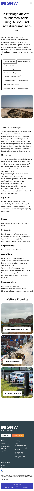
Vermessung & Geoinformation (19, 453)
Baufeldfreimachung (23, 61)
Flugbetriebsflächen (10, 65)
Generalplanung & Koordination (20, 457)
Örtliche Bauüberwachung (12, 76)
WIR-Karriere (5, 444)
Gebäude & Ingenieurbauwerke (20, 444)
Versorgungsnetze (9, 88)
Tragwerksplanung (9, 80)
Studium (3, 448)
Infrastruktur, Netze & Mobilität (21, 448)
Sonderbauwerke (23, 80)
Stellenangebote (6, 446)
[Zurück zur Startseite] (9, 3)
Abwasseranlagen (9, 61)
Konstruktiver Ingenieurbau (12, 69)
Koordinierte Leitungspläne (12, 72)
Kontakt (3, 465)
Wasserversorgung (23, 88)
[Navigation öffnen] (31, 3)
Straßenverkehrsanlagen (11, 84)
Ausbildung (4, 451)
